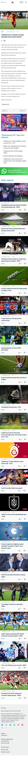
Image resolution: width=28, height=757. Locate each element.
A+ (5, 41)
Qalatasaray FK (5, 104)
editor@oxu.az (5, 741)
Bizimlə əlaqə (4, 749)
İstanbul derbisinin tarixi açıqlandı (12, 156)
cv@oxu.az (4, 735)
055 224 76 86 (5, 743)
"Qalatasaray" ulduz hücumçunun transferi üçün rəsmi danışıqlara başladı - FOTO (15, 161)
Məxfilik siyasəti (5, 752)
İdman (2, 209)
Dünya (3, 698)
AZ (21, 2)
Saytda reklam (5, 747)
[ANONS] (14, 364)
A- (1, 40)
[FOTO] (14, 275)
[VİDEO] (14, 192)
